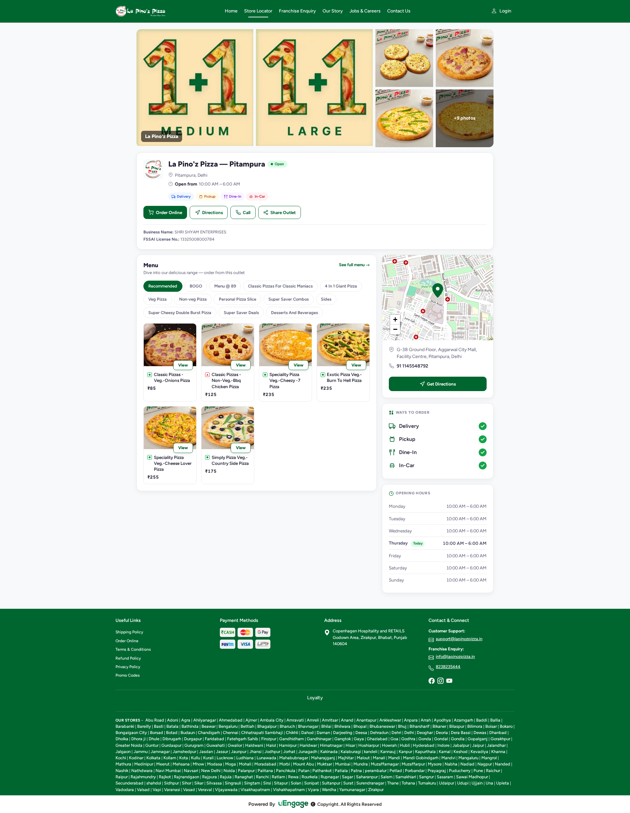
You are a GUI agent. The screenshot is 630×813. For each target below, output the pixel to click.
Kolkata (153, 757)
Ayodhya (442, 720)
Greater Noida (129, 745)
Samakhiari (405, 776)
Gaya (359, 738)
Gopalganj (478, 738)
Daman (323, 732)
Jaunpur (238, 751)
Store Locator (258, 11)
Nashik (122, 770)
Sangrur (426, 776)
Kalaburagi (351, 751)
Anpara (411, 720)
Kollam (169, 757)
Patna (356, 770)
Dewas (479, 732)
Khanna (498, 751)
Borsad (156, 732)
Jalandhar (496, 745)
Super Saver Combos (288, 299)
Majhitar (346, 757)
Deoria (442, 732)
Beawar (208, 726)
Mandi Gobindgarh (420, 757)
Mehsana (181, 764)
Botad (172, 732)
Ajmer (251, 720)
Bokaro (506, 726)
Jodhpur (272, 751)
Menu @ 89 (225, 286)
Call (246, 212)
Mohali (245, 764)
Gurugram (193, 745)
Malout (363, 757)
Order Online (169, 212)
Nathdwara (142, 770)
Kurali (208, 757)
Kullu (195, 757)
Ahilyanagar (204, 720)
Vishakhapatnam (289, 789)
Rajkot (165, 776)
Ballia (495, 720)
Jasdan (206, 751)
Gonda (424, 738)
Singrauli (233, 783)
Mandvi (448, 757)
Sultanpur (331, 783)
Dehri (396, 732)
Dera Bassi (461, 732)
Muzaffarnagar (385, 764)
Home (231, 11)
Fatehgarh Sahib (242, 738)
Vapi (157, 789)
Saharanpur (367, 776)
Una (489, 783)
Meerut (163, 764)
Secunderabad (129, 783)
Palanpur (246, 770)
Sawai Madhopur (472, 776)
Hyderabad (423, 745)
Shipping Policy (129, 632)
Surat (348, 783)
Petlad (395, 770)
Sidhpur (171, 783)
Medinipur (143, 764)
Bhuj (402, 726)
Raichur (493, 770)
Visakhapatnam (255, 789)
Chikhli (292, 732)
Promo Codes (128, 675)
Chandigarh (209, 732)
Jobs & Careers (365, 11)
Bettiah (247, 726)
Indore (443, 745)
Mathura (123, 764)
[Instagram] (440, 681)
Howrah (389, 745)
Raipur (122, 776)
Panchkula (285, 770)
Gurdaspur (171, 745)
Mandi (394, 757)
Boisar (491, 726)
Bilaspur (456, 726)
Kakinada (329, 751)
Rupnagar (330, 776)
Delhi (409, 732)
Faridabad (214, 738)
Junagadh (307, 751)
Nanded (502, 764)
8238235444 (448, 666)
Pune (478, 770)
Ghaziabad (377, 738)
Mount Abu (303, 764)
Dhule (154, 738)
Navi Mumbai (168, 770)
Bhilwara (342, 726)
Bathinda (190, 726)
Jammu (141, 751)
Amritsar (330, 720)
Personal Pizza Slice (237, 299)
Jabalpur (460, 745)
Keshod (460, 751)
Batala (172, 726)
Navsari (191, 770)
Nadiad (467, 764)
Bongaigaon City (131, 732)
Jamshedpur (184, 751)
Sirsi (267, 783)
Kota (183, 757)
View (183, 365)
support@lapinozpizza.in (459, 638)
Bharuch (287, 726)
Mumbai (342, 764)
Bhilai (326, 726)
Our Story (333, 11)
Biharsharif (420, 726)
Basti (158, 726)
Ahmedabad (230, 720)
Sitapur (281, 783)
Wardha (329, 789)
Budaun (187, 732)
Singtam (252, 783)
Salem (386, 776)
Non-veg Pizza (193, 299)
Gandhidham (291, 738)
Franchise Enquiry (297, 11)
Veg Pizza (157, 299)
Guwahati (215, 745)
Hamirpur (288, 745)
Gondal (441, 738)
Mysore (435, 764)
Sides (326, 299)
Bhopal (360, 726)
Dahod (307, 732)
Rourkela (310, 776)
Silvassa (214, 783)
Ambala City (272, 720)
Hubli (405, 745)
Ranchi (262, 776)
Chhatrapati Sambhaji (262, 732)
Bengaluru (228, 726)
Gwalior (235, 745)
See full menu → (354, 264)
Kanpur (405, 751)
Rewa (293, 776)
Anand (347, 720)
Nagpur (484, 764)
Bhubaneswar (382, 726)
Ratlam (278, 776)
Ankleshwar (390, 720)
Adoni (172, 720)
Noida (229, 770)
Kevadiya (479, 751)
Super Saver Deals (241, 312)
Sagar (347, 776)
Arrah (426, 720)
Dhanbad (498, 732)
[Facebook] (431, 681)
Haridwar (308, 745)
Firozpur (268, 738)
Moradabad (265, 764)
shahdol (153, 783)
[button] (437, 290)
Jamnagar (160, 751)
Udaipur (446, 783)
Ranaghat (244, 776)
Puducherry (460, 770)
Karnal (445, 751)
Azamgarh (463, 720)
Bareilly (144, 726)
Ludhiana (245, 757)
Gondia (458, 738)
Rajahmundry (143, 776)
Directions (212, 212)
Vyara (313, 789)
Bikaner (439, 726)
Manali (379, 757)
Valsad (143, 789)
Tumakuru (427, 783)
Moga (230, 764)
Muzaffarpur (413, 764)
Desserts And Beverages (294, 312)
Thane (393, 783)
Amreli (313, 720)
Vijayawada (226, 789)
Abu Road (154, 720)
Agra (185, 720)
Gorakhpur (500, 738)
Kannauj (388, 751)
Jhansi (255, 751)
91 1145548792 (412, 366)
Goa (394, 738)
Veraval (205, 789)
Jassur (222, 751)
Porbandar (415, 770)
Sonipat (311, 783)
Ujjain (477, 783)
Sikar (198, 783)
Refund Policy (128, 658)
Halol (271, 745)
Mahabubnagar (293, 757)
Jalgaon (123, 751)
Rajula (226, 776)
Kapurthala (425, 751)
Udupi (463, 783)
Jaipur (478, 745)
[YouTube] (449, 681)
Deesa (361, 732)
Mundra (360, 764)
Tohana (408, 783)
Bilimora (474, 726)
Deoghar (425, 732)
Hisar (350, 745)
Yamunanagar (352, 789)
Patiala (341, 770)
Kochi (121, 757)
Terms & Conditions (133, 649)
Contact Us (398, 11)
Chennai (230, 732)
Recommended (162, 286)
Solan (296, 783)
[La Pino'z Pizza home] (166, 11)
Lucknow (225, 757)
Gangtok (342, 738)
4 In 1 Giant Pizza (341, 286)
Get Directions (441, 384)
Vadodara (125, 789)
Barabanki (125, 726)
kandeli (370, 751)
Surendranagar (370, 783)
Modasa (214, 764)
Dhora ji (138, 738)
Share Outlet (283, 212)
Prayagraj (437, 770)
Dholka (122, 738)
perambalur (376, 770)
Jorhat (289, 751)
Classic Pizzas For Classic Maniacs (280, 286)
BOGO (196, 286)
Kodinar (136, 757)
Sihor (186, 783)
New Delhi (210, 770)
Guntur (151, 745)
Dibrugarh (171, 738)
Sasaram (445, 776)
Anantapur (366, 720)
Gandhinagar (319, 738)
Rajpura (209, 776)
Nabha (451, 764)
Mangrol (489, 757)
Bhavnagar (308, 726)
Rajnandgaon (186, 776)
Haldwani (254, 745)
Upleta (502, 783)
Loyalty (315, 698)
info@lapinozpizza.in (455, 656)
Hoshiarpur (368, 745)
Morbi (284, 764)
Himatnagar (331, 745)
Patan (303, 770)
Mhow (198, 764)
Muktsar (324, 764)
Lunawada (266, 757)
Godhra (408, 738)
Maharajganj (323, 757)
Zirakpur (376, 789)
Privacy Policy (128, 666)
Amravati (295, 720)
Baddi (481, 720)
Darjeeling (342, 732)
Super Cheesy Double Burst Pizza (179, 312)
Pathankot (322, 770)
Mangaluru (468, 757)
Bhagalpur (267, 726)
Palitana (265, 770)
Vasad (189, 789)
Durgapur (193, 738)
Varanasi (172, 789)
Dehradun (379, 732)
